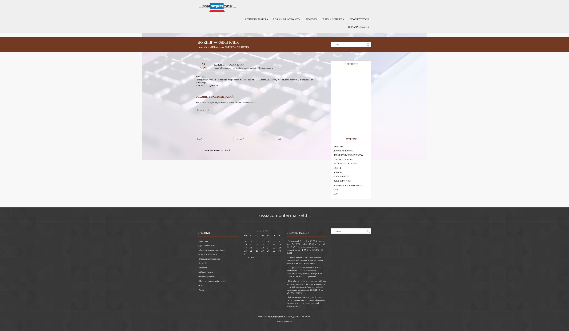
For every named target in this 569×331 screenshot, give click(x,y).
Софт (336, 194)
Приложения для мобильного (348, 185)
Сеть (336, 189)
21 (268, 247)
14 (268, 244)
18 (251, 247)
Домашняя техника (256, 19)
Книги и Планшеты (333, 19)
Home (201, 47)
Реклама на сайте (358, 27)
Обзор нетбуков (341, 176)
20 (262, 247)
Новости (338, 172)
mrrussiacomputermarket (244, 68)
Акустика (311, 19)
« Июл (251, 257)
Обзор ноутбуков (359, 19)
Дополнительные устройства (348, 155)
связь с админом (284, 321)
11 (251, 244)
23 (279, 247)
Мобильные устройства (287, 19)
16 (279, 244)
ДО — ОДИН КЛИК (208, 85)
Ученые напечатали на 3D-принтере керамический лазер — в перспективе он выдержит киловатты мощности (305, 260)
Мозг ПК (337, 168)
